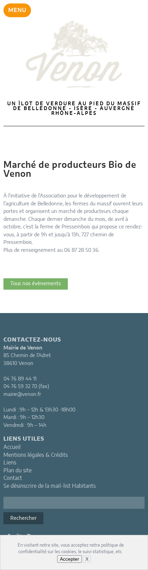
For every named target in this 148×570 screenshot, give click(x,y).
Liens (9, 462)
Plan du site (17, 470)
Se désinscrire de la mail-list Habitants (49, 486)
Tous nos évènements (35, 283)
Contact (12, 478)
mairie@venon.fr (22, 394)
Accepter (69, 559)
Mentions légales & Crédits (35, 455)
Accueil (12, 447)
